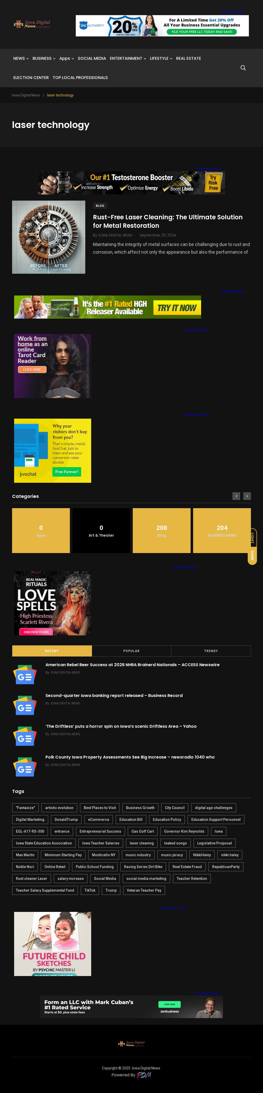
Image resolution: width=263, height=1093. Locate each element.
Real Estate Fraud (187, 867)
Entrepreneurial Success (100, 831)
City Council (175, 808)
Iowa (219, 831)
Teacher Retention (192, 879)
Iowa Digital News (146, 1068)
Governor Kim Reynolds (184, 831)
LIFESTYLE (159, 58)
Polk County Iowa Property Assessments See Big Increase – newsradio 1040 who (130, 757)
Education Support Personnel (216, 820)
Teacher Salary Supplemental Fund (45, 890)
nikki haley (230, 855)
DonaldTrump (66, 820)
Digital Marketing (30, 820)
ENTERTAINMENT (126, 58)
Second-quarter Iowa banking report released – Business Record (114, 695)
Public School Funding (95, 867)
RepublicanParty (226, 867)
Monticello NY (103, 855)
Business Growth (140, 808)
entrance (61, 831)
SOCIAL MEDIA (92, 58)
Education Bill (131, 820)
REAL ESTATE (188, 58)
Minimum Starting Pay (63, 855)
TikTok (89, 890)
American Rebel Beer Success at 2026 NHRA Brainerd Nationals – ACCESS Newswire (132, 664)
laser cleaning (142, 843)
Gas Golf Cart (143, 831)
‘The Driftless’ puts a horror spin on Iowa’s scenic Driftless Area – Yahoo (121, 726)
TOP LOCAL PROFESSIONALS (80, 78)
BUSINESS (42, 58)
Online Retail (54, 867)
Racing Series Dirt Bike (143, 867)
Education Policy (167, 820)
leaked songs (175, 843)
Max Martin (25, 855)
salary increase (71, 879)
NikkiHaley (202, 855)
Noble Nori (25, 867)
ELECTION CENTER (31, 78)
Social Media (105, 879)
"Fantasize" (25, 808)
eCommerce (98, 820)
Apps (64, 58)
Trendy (211, 651)
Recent (52, 651)
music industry (138, 855)
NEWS (19, 58)
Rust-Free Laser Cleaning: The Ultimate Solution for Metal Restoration (168, 221)
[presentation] (236, 496)
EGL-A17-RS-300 (30, 831)
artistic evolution (59, 808)
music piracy (172, 855)
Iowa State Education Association (44, 843)
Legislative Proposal (214, 843)
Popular (131, 651)
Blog (100, 206)
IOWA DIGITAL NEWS (65, 672)
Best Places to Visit (100, 808)
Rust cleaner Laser (31, 879)
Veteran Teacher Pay (144, 890)
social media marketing (146, 879)
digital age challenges (213, 808)
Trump (111, 890)
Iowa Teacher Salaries (100, 843)
